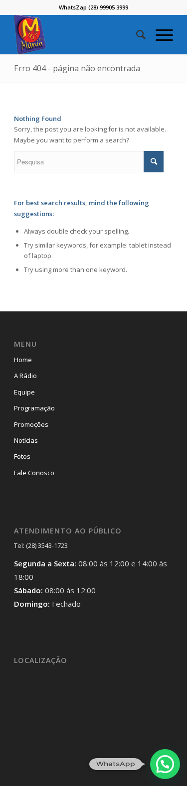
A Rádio (25, 375)
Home (23, 359)
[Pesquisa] (136, 34)
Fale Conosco (34, 472)
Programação (34, 407)
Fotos (22, 456)
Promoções (31, 424)
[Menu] (159, 34)
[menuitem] (136, 34)
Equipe (24, 392)
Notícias (26, 440)
